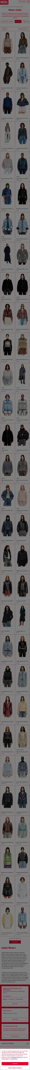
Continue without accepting (15, 1067)
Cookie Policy (14, 1058)
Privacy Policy (5, 1058)
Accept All (15, 1063)
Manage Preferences (17, 1057)
